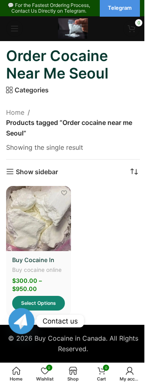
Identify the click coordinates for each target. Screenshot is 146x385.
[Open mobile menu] (14, 28)
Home (15, 112)
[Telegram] (21, 321)
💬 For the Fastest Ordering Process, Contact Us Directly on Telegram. (49, 8)
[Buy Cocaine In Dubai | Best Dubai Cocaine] (38, 218)
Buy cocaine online (37, 270)
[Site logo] (73, 28)
